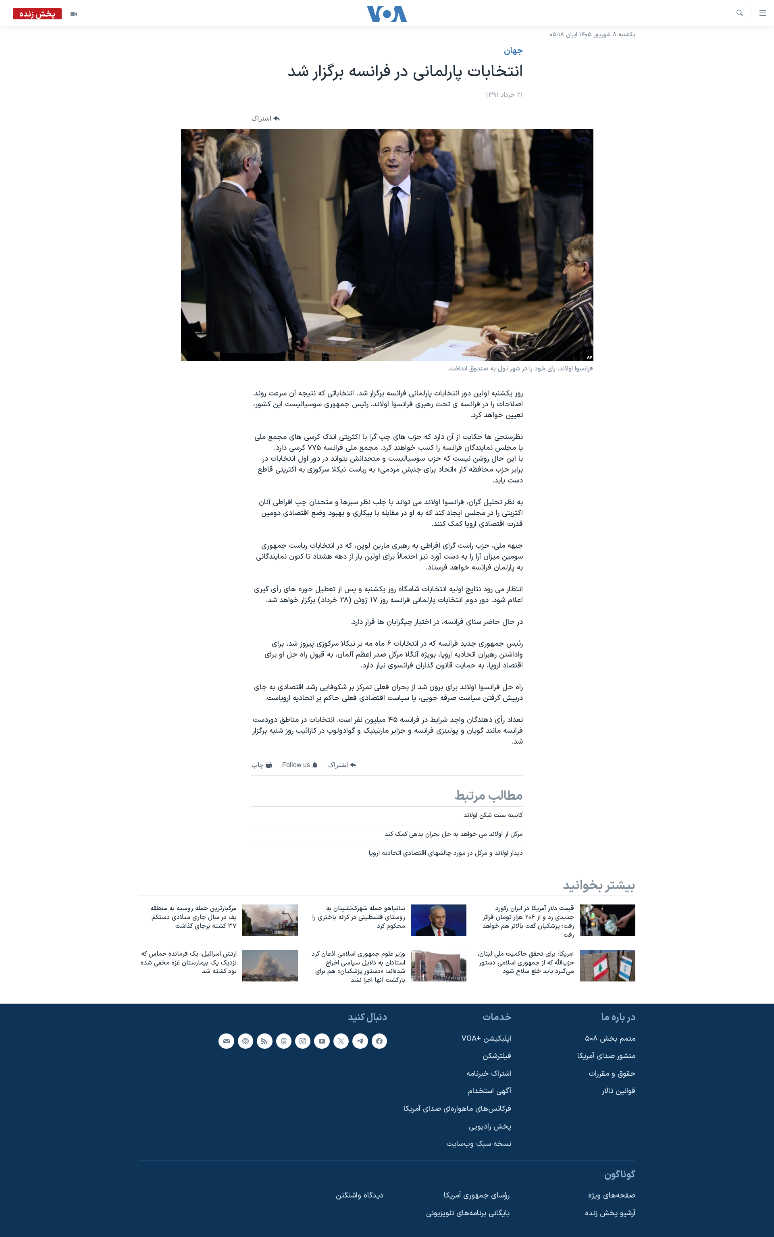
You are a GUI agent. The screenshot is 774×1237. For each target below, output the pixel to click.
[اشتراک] (226, 1041)
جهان (513, 51)
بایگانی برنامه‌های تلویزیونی (468, 1213)
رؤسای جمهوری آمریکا (477, 1196)
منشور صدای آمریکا (606, 1056)
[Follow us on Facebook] (379, 1041)
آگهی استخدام (489, 1091)
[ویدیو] (74, 14)
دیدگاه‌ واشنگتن (359, 1196)
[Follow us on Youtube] (321, 1041)
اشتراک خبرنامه (488, 1074)
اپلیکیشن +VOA (486, 1038)
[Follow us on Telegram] (360, 1041)
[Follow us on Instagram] (302, 1041)
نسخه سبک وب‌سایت (478, 1144)
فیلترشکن (497, 1056)
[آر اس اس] (264, 1041)
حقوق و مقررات (612, 1074)
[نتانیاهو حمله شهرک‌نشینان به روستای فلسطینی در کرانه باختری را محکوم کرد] (438, 920)
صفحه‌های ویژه (611, 1196)
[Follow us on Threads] (283, 1041)
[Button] (266, 118)
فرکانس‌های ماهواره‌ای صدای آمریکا (457, 1109)
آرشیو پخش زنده (610, 1213)
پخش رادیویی (490, 1126)
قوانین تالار (618, 1091)
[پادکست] (245, 1041)
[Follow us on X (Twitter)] (341, 1041)
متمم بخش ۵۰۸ (610, 1038)
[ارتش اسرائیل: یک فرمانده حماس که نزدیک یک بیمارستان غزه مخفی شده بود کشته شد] (270, 965)
